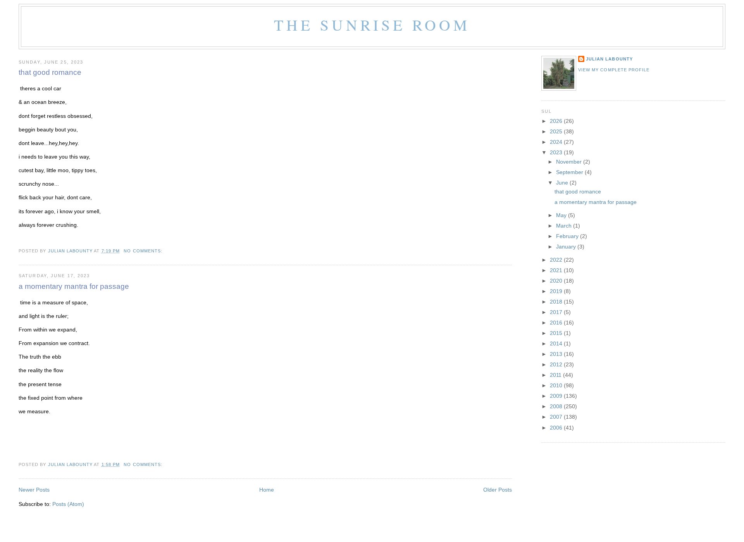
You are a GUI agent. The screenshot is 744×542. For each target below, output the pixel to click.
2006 (557, 428)
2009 (557, 396)
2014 (557, 344)
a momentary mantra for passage (74, 286)
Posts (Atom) (68, 504)
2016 (557, 323)
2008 (557, 406)
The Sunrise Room (372, 24)
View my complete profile (613, 69)
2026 (557, 121)
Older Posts (497, 490)
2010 (557, 385)
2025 (557, 132)
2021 (557, 270)
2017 (557, 312)
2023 (557, 152)
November (569, 162)
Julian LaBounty (609, 59)
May (562, 215)
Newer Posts (34, 490)
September (570, 172)
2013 (557, 354)
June (563, 183)
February (568, 236)
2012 (557, 365)
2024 (557, 142)
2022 (557, 260)
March (564, 226)
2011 (556, 375)
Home (266, 490)
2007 (557, 417)
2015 (557, 333)
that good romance (50, 72)
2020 (557, 281)
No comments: (144, 251)
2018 (557, 302)
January (566, 247)
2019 (557, 291)
